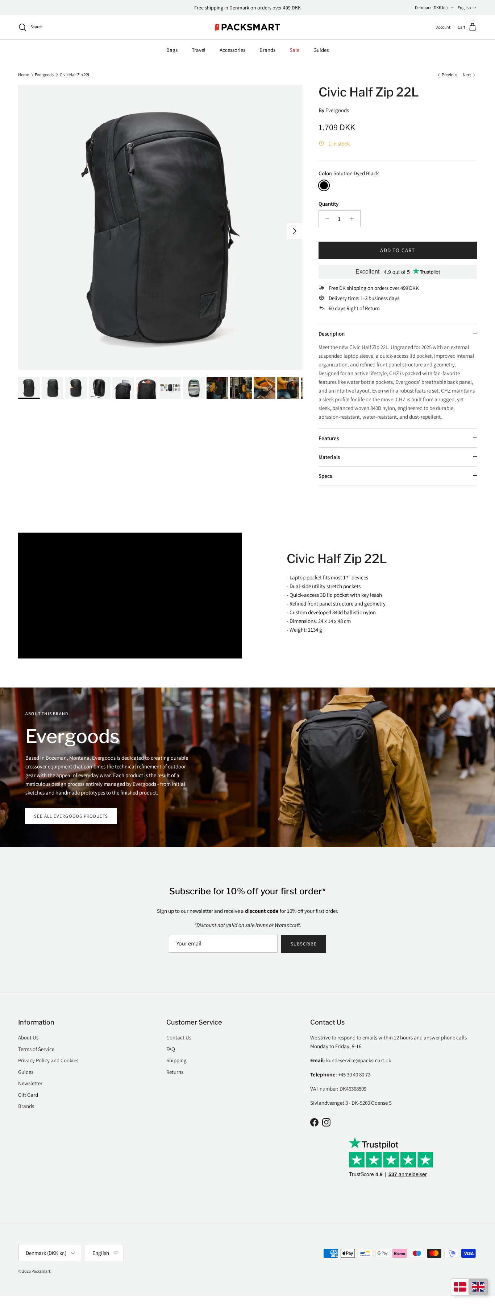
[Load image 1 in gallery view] (160, 227)
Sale (294, 49)
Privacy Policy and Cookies (48, 1060)
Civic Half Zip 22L (75, 74)
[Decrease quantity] (325, 219)
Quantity (328, 203)
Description (332, 333)
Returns (174, 1071)
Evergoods (44, 74)
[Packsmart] (247, 27)
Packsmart (41, 1271)
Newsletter (30, 1083)
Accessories (232, 49)
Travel (198, 49)
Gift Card (28, 1094)
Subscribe (303, 944)
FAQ (170, 1049)
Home (23, 74)
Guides (321, 49)
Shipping (176, 1060)
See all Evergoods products (71, 816)
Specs (325, 475)
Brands (267, 49)
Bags (172, 49)
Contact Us (178, 1037)
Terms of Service (36, 1049)
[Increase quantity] (354, 219)
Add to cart (397, 250)
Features (329, 438)
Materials (329, 457)
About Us (28, 1037)
